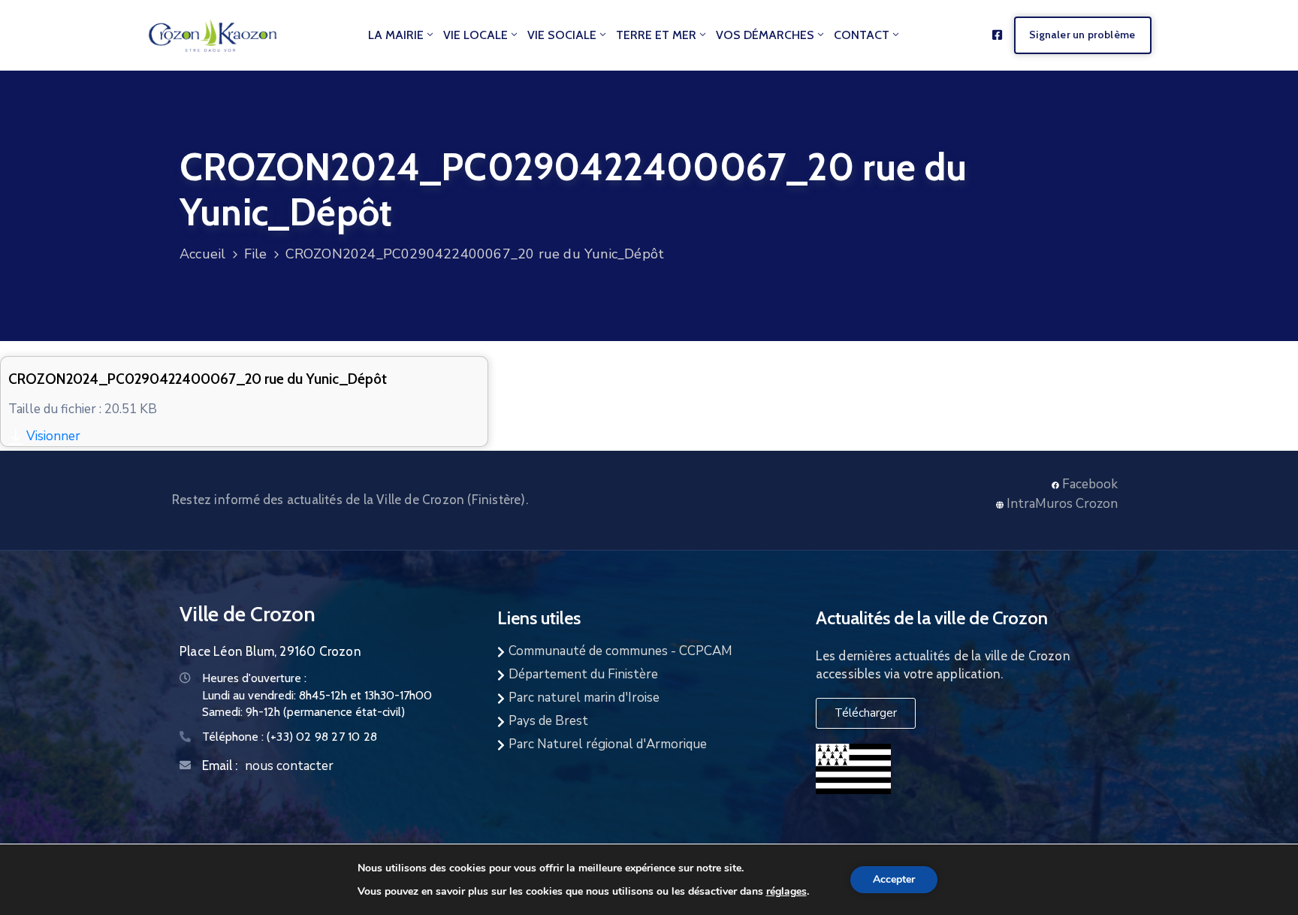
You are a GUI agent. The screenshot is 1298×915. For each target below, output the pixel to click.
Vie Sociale (561, 35)
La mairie (396, 35)
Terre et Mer (656, 35)
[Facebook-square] (997, 35)
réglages (786, 891)
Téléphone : (289, 736)
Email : (219, 765)
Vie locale (475, 35)
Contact (861, 35)
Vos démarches (765, 35)
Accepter (894, 879)
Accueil (202, 254)
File (255, 254)
